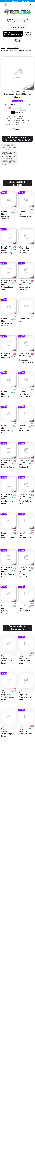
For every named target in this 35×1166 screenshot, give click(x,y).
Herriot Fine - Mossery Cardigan (5, 609)
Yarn (17, 40)
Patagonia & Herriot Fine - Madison (24, 250)
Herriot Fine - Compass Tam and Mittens (7, 322)
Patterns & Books (13, 34)
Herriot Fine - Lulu (5, 356)
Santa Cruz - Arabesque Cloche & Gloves (26, 358)
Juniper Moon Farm (7, 50)
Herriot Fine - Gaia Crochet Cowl (25, 394)
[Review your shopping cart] (31, 4)
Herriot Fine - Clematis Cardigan (23, 573)
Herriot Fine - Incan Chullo (6, 394)
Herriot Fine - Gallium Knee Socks (7, 285)
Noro (2, 654)
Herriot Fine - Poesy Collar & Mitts (25, 500)
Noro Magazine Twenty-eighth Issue (7, 732)
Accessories (13, 21)
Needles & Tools (17, 27)
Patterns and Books (13, 48)
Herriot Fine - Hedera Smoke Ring (7, 573)
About (4, 9)
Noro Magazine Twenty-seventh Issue (25, 696)
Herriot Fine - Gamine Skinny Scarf (7, 500)
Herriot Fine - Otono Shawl (24, 608)
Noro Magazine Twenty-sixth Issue (6, 659)
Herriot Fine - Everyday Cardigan (5, 215)
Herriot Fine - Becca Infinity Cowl (7, 429)
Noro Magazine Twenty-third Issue (24, 659)
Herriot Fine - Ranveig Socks (7, 464)
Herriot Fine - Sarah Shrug (24, 428)
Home (3, 48)
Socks (28, 34)
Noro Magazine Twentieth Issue (25, 731)
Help (10, 9)
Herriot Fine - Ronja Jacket (24, 464)
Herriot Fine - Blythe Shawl (23, 50)
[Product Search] (5, 5)
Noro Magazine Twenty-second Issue (7, 696)
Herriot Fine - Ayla (24, 320)
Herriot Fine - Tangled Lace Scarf (25, 536)
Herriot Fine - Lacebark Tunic (8, 535)
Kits (25, 21)
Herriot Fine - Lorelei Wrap (7, 250)
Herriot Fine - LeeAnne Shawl (25, 214)
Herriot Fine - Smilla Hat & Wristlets (24, 285)
